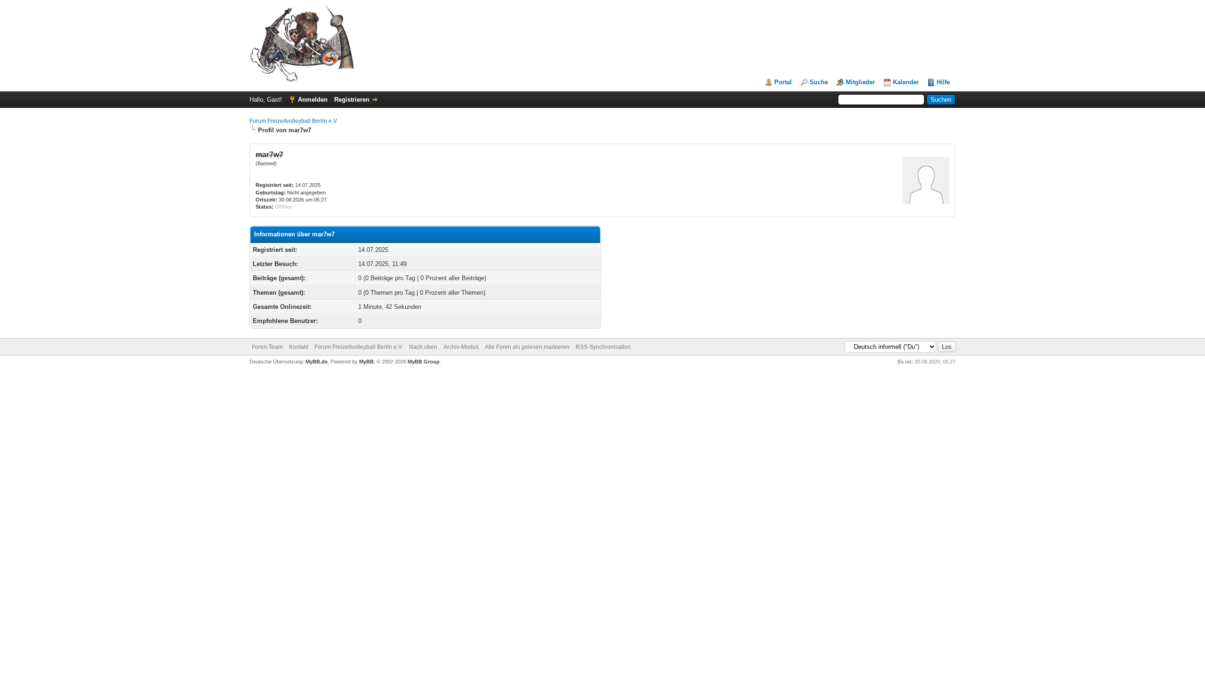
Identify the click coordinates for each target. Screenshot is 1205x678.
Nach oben (423, 347)
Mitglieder (860, 82)
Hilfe (943, 82)
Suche (819, 82)
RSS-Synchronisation (603, 347)
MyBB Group (424, 361)
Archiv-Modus (461, 347)
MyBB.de (316, 361)
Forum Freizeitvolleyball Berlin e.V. (293, 121)
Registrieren (352, 99)
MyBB (366, 361)
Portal (783, 82)
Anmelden (313, 99)
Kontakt (298, 347)
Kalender (906, 82)
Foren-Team (267, 347)
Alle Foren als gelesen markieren (527, 347)
